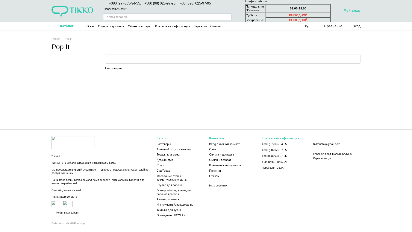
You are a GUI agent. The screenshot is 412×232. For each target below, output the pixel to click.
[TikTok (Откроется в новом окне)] (232, 26)
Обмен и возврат (140, 26)
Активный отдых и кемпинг (174, 149)
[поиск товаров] (228, 16)
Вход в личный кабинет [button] (224, 144)
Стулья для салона (169, 185)
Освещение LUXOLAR (171, 215)
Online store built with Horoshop (68, 223)
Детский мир (165, 160)
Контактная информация (172, 26)
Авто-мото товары (168, 199)
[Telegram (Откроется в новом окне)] (247, 26)
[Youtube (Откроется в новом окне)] (242, 26)
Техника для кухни (169, 210)
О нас (90, 26)
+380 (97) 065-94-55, (125, 3)
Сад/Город (163, 170)
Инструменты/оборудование (175, 204)
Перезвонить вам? (115, 9)
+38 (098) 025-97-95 (195, 3)
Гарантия (200, 26)
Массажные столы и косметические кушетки (172, 177)
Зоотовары (164, 144)
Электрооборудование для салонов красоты (174, 192)
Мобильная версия (67, 212)
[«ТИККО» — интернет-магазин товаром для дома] (73, 142)
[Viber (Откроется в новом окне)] (252, 26)
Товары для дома (168, 154)
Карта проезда (322, 158)
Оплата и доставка (111, 26)
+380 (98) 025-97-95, (160, 3)
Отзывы (215, 26)
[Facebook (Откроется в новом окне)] (237, 26)
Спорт (160, 165)
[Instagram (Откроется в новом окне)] (227, 26)
